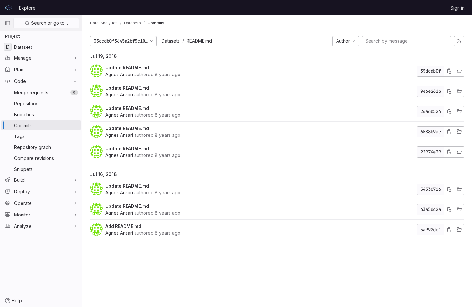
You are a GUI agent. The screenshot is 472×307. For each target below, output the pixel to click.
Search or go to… (49, 23)
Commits (155, 23)
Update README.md (127, 67)
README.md (199, 41)
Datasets (171, 41)
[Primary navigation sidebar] (8, 23)
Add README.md (123, 226)
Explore (27, 8)
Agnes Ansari (119, 74)
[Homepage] (9, 8)
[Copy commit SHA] (449, 71)
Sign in (457, 8)
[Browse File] (459, 71)
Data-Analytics (104, 23)
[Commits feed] (459, 41)
